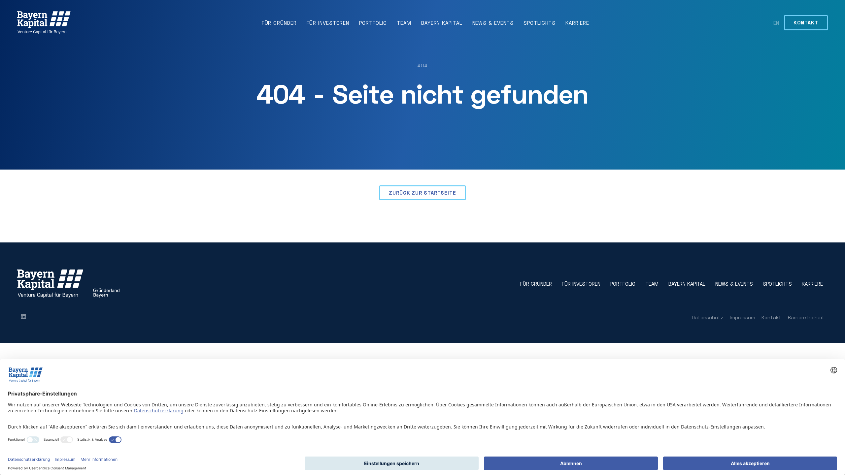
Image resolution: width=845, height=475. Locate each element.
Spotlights (540, 23)
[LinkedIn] (23, 317)
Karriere (577, 23)
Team (404, 23)
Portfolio (373, 23)
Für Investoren (328, 23)
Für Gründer (279, 23)
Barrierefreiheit (806, 317)
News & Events (493, 23)
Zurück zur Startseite (422, 193)
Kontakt (806, 22)
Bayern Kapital (441, 23)
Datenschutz (707, 317)
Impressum (742, 317)
